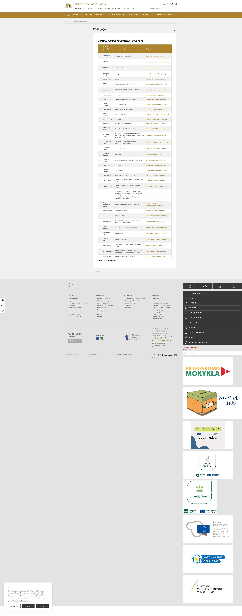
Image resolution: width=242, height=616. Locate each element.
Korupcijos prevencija (159, 312)
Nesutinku (28, 606)
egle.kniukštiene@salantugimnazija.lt (156, 123)
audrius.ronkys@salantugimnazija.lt (156, 165)
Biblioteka (192, 308)
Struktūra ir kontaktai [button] (165, 15)
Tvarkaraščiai (76, 285)
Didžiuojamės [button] (133, 15)
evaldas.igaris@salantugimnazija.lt (155, 95)
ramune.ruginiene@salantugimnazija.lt (156, 170)
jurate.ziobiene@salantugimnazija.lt (156, 256)
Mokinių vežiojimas (195, 318)
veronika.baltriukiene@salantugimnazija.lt (157, 68)
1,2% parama (193, 322)
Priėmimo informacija (196, 293)
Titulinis (67, 21)
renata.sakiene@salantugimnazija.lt (156, 210)
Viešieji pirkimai (129, 307)
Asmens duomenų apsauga (160, 303)
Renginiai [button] (145, 15)
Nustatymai (14, 606)
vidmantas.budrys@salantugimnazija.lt (156, 84)
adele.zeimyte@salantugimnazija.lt (155, 245)
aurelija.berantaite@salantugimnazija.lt (156, 74)
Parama (127, 310)
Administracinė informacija (106, 9)
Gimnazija (121, 9)
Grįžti (97, 271)
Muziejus (99, 316)
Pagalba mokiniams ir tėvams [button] (94, 15)
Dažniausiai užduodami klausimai (162, 307)
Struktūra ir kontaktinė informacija (81, 21)
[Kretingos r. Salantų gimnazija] (69, 5)
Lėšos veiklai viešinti (130, 303)
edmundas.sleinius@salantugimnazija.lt (157, 227)
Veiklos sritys (79, 9)
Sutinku (42, 606)
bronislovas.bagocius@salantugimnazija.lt (157, 62)
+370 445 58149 (158, 338)
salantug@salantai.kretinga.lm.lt (163, 340)
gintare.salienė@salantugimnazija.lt (156, 180)
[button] (164, 4)
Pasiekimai (192, 327)
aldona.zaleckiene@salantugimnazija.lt (157, 239)
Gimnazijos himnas (74, 310)
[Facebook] (97, 338)
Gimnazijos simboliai (75, 307)
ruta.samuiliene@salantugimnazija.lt (156, 186)
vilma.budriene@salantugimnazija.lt (156, 79)
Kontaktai (130, 9)
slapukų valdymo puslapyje (22, 601)
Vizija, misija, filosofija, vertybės (78, 303)
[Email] (101, 338)
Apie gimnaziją (73, 298)
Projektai (192, 298)
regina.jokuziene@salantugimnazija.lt (156, 99)
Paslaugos (90, 9)
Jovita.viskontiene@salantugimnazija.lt (156, 233)
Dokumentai (193, 303)
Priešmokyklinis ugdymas (104, 301)
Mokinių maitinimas (195, 313)
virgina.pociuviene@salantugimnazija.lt (156, 160)
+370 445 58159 (163, 335)
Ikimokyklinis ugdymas (103, 298)
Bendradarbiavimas (74, 314)
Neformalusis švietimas (103, 303)
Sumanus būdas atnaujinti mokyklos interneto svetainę (149, 356)
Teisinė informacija (158, 316)
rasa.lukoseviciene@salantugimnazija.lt (157, 142)
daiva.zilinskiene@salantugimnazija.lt (156, 251)
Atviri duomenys (157, 318)
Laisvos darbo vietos (196, 332)
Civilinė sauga (157, 314)
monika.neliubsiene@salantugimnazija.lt (157, 148)
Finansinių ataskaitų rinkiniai (132, 301)
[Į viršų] (175, 355)
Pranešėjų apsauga (158, 310)
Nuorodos (156, 298)
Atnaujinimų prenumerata (198, 342)
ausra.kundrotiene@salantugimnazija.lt (156, 128)
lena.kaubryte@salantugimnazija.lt (155, 109)
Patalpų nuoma (101, 312)
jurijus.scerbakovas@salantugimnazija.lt (157, 215)
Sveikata (192, 337)
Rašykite (71, 340)
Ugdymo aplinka (73, 301)
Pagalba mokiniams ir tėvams (105, 305)
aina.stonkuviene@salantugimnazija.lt (156, 195)
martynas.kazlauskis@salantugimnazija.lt (157, 114)
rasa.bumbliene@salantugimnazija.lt (156, 90)
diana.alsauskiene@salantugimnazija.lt (156, 56)
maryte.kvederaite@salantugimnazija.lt (156, 135)
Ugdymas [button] (76, 15)
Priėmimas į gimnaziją (75, 316)
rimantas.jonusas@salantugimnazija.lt (156, 104)
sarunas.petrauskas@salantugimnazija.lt (157, 154)
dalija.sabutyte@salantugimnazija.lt (156, 175)
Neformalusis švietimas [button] (116, 15)
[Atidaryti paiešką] (174, 8)
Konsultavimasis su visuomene (161, 305)
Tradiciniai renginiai (74, 312)
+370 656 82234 (164, 333)
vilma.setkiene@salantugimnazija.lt (155, 221)
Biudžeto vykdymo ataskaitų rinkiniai (135, 298)
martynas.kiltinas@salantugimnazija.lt (156, 119)
